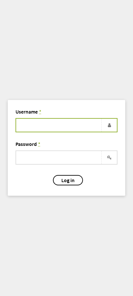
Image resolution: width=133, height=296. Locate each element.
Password (27, 144)
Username (28, 111)
